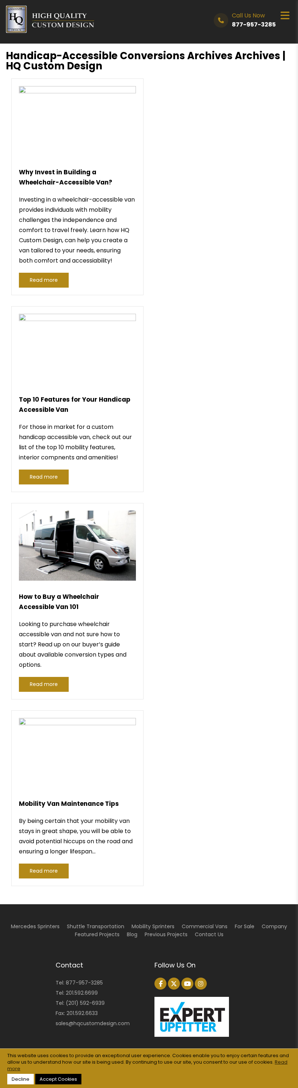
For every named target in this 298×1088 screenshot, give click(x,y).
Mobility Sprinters (153, 926)
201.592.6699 (82, 992)
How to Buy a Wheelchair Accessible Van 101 (59, 601)
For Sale (244, 926)
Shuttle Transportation (95, 926)
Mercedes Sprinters (35, 926)
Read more (44, 280)
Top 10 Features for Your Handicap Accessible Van (74, 404)
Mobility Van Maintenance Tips (69, 803)
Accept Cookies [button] (58, 1079)
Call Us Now (254, 20)
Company (274, 926)
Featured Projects (97, 934)
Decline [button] (20, 1079)
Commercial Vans (204, 926)
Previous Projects (166, 934)
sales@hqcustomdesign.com (93, 1023)
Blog (132, 934)
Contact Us (209, 934)
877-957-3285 (84, 982)
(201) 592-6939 (85, 1003)
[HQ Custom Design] (50, 10)
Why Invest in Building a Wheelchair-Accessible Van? (65, 177)
